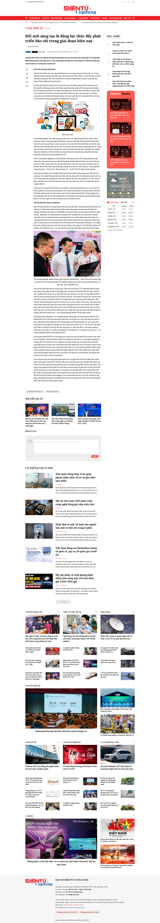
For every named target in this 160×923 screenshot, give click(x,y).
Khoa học (127, 18)
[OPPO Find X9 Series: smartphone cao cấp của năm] (120, 152)
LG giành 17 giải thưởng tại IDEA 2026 (71, 649)
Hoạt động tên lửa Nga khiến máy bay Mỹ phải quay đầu (121, 73)
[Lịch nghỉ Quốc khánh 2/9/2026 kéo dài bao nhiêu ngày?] (53, 651)
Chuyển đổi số (95, 18)
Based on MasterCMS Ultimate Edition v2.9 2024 (72, 920)
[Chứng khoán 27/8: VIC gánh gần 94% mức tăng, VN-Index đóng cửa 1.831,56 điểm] (53, 794)
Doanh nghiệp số (70, 18)
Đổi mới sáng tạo (61, 558)
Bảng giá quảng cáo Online (90, 912)
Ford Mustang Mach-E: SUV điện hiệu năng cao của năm (119, 115)
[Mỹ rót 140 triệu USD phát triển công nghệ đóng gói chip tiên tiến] (39, 507)
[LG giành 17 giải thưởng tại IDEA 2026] (90, 651)
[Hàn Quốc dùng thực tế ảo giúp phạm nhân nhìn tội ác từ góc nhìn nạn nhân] (39, 480)
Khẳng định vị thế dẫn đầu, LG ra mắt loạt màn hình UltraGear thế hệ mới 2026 (71, 663)
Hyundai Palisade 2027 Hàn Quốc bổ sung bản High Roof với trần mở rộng (116, 767)
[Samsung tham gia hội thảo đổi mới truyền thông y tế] (61, 708)
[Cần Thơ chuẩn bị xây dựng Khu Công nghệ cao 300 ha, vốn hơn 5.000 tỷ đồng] (63, 410)
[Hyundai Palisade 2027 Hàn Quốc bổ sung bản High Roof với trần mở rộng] (117, 754)
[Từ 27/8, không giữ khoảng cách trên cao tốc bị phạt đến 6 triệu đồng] (128, 794)
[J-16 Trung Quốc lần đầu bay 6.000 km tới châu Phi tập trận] (128, 676)
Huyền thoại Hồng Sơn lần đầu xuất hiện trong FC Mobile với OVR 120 (116, 840)
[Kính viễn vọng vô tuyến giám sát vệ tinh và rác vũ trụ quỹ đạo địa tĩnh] (117, 624)
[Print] (43, 52)
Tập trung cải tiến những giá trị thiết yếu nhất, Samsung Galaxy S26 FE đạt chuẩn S (79, 638)
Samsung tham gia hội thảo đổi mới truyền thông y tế (99, 22)
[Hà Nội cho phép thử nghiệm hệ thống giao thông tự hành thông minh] (128, 781)
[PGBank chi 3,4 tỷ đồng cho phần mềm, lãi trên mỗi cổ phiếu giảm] (42, 754)
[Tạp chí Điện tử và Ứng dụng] (80, 9)
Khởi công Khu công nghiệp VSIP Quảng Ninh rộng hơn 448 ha (116, 710)
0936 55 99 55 (79, 905)
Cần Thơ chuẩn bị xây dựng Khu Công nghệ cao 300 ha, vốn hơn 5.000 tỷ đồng (62, 421)
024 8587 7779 (68, 905)
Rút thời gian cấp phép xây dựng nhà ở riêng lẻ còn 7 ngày (33, 662)
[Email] (40, 52)
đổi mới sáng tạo (52, 391)
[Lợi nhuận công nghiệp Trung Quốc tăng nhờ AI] (117, 724)
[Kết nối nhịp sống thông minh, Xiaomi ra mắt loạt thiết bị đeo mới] (90, 676)
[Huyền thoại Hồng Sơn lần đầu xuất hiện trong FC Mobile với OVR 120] (117, 828)
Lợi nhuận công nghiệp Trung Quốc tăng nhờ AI (117, 735)
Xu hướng (47, 28)
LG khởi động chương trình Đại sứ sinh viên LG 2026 (80, 767)
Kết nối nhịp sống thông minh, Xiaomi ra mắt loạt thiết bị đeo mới (71, 675)
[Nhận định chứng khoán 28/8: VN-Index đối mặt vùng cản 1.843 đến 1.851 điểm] (53, 781)
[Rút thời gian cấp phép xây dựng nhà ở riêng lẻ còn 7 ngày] (53, 663)
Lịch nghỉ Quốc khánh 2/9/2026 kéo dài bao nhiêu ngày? (33, 650)
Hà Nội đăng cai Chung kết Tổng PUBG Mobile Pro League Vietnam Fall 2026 (116, 866)
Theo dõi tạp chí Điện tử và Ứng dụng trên (58, 51)
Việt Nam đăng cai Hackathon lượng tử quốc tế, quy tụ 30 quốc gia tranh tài (76, 551)
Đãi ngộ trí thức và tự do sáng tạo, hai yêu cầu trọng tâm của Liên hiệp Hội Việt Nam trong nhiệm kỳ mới (41, 638)
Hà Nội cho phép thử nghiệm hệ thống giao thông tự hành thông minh (108, 781)
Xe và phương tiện (115, 18)
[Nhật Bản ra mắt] (39, 531)
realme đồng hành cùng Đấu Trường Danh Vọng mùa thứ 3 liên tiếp (71, 793)
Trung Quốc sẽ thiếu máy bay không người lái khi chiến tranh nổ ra (109, 650)
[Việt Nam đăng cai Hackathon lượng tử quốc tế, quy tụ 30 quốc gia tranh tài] (39, 554)
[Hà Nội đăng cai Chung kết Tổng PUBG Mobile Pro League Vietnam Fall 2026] (117, 854)
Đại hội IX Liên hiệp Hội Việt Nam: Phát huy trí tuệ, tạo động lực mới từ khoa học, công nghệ (33, 676)
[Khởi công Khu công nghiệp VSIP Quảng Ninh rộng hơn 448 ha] (117, 698)
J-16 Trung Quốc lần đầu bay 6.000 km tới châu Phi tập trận (109, 675)
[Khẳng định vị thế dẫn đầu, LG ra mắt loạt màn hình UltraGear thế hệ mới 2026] (90, 663)
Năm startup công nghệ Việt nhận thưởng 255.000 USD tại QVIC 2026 (89, 421)
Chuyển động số (34, 18)
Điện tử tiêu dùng (56, 18)
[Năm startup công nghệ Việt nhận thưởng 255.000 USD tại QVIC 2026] (89, 410)
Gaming (104, 18)
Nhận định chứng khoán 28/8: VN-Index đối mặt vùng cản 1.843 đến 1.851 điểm (33, 781)
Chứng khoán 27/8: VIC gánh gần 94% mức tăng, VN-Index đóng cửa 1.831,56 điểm (33, 794)
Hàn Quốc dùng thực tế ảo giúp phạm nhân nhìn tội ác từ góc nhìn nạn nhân (76, 477)
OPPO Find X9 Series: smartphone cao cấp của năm (119, 162)
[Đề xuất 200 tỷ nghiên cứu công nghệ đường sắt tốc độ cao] (128, 806)
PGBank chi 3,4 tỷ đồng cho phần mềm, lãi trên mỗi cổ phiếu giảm (42, 767)
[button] (134, 202)
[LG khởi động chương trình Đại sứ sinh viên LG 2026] (80, 754)
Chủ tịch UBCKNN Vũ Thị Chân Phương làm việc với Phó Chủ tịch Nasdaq (34, 805)
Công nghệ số (83, 18)
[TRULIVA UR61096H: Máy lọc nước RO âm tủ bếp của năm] (120, 128)
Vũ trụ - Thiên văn (61, 585)
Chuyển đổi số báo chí (34, 391)
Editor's (120, 94)
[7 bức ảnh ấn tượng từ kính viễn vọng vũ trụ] (128, 663)
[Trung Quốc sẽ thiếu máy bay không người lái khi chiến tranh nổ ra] (128, 651)
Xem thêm (63, 602)
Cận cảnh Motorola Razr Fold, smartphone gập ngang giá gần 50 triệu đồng (123, 83)
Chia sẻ (28, 52)
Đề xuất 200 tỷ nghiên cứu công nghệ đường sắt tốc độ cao (109, 805)
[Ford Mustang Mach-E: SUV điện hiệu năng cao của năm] (120, 105)
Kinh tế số (45, 18)
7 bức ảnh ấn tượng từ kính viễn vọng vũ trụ (108, 661)
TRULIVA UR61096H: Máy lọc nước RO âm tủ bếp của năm (120, 138)
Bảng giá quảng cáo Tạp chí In (67, 912)
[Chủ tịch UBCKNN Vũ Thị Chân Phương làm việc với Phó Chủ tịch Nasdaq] (53, 806)
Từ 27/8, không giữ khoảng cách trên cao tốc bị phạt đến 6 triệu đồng (109, 793)
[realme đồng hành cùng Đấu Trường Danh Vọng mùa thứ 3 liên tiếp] (90, 794)
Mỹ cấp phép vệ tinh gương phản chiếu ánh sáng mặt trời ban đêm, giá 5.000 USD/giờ (75, 578)
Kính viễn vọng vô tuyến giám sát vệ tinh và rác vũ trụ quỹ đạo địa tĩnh (116, 637)
